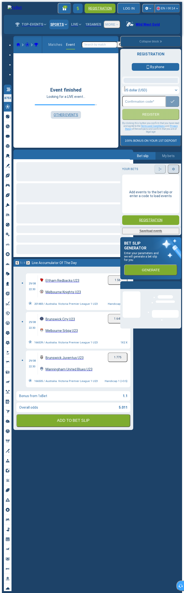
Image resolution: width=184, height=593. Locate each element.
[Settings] (148, 8)
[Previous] (17, 263)
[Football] (27, 44)
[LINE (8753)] (18, 44)
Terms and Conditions (153, 167)
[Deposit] (78, 8)
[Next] (28, 263)
